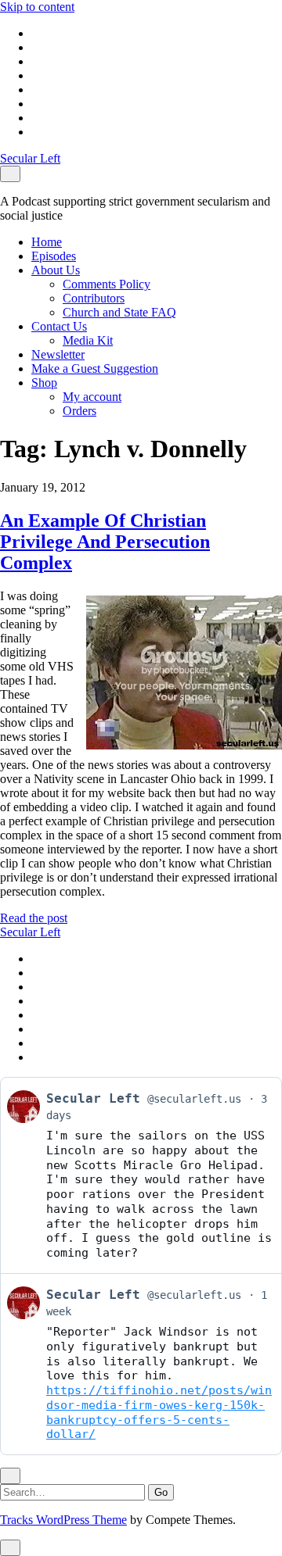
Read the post (33, 918)
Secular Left (30, 158)
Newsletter (58, 354)
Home (46, 242)
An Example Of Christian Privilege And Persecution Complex (105, 541)
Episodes (53, 256)
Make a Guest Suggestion (94, 368)
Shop (44, 382)
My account (92, 396)
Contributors (94, 298)
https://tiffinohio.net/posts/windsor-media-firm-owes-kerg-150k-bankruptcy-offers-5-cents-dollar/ (159, 1412)
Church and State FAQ (119, 312)
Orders (79, 410)
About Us (55, 270)
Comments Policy (106, 284)
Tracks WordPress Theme (63, 1519)
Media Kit (88, 340)
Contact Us (59, 326)
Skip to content (37, 6)
